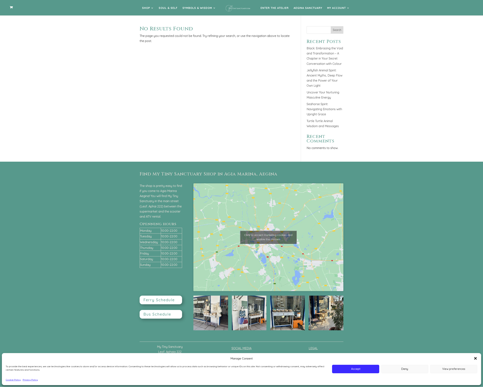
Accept (355, 369)
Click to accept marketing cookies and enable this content (268, 237)
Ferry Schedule (159, 300)
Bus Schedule (157, 314)
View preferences (453, 369)
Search (337, 30)
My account (336, 8)
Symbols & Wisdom (197, 8)
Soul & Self (168, 8)
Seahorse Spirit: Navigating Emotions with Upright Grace (324, 109)
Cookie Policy (13, 379)
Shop (146, 8)
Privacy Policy (30, 379)
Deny (404, 369)
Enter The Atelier (275, 8)
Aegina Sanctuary (308, 8)
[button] (475, 358)
